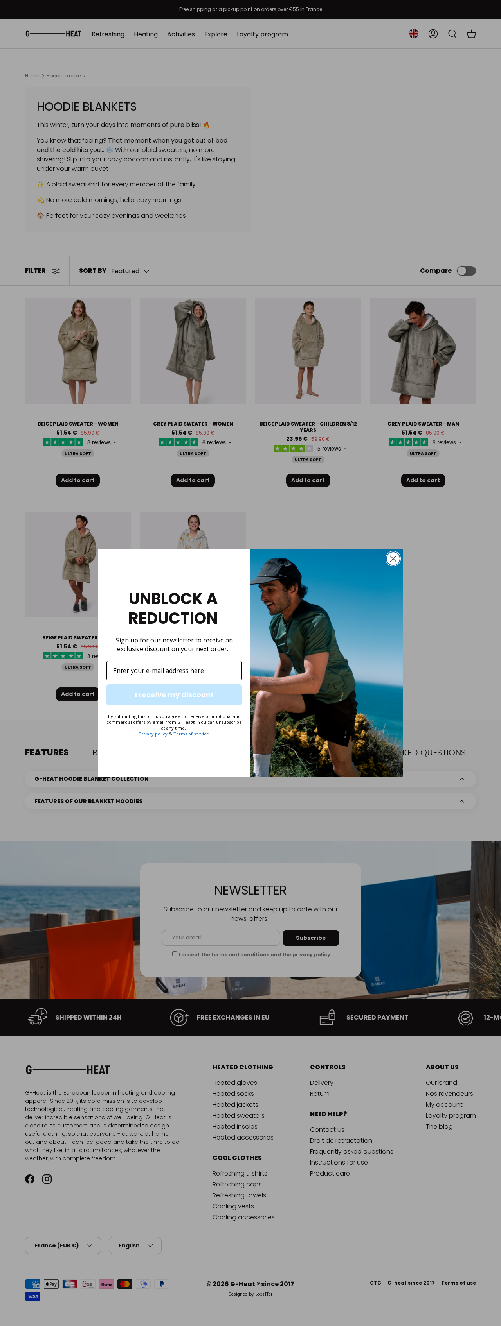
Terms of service (191, 734)
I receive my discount (174, 695)
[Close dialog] (393, 558)
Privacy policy (153, 734)
